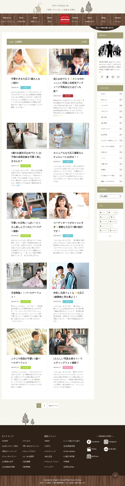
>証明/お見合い (69, 467)
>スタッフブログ (28, 451)
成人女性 (68, 96)
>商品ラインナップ (9, 451)
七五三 (26, 87)
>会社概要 (26, 462)
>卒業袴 (66, 462)
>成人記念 (48, 456)
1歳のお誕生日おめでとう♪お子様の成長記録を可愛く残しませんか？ (26, 157)
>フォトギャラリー (9, 456)
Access (118, 19)
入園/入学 (111, 164)
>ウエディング (50, 451)
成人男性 (111, 123)
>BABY (47, 441)
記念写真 (111, 135)
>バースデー (49, 467)
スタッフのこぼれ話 (111, 146)
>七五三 (47, 446)
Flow (21, 19)
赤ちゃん (111, 100)
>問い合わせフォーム (30, 446)
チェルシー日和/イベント (111, 140)
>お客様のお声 (7, 462)
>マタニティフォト (51, 462)
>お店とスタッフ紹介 (10, 446)
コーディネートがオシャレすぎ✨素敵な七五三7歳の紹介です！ (68, 226)
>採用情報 (26, 467)
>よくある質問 (28, 456)
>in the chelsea (69, 451)
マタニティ (111, 111)
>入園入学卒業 (68, 456)
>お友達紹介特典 (8, 467)
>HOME (5, 441)
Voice (89, 19)
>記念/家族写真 (69, 446)
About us (7, 19)
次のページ (53, 405)
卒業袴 (111, 170)
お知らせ (111, 152)
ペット (111, 158)
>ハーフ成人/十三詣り (71, 441)
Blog (103, 19)
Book (49, 19)
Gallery (75, 19)
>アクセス (26, 441)
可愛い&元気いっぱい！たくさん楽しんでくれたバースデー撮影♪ (26, 226)
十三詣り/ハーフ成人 (111, 175)
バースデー (25, 166)
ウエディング (68, 367)
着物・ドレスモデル (111, 181)
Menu (35, 19)
